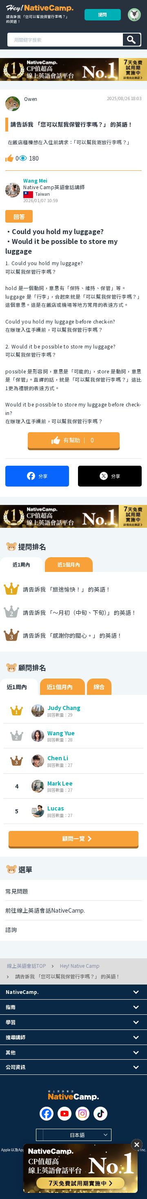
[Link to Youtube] (64, 1114)
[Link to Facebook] (46, 1114)
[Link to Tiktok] (100, 1114)
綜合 (99, 687)
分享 (42, 476)
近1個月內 (69, 564)
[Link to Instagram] (82, 1114)
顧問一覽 (73, 838)
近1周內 (21, 564)
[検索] (131, 39)
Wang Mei (35, 180)
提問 (102, 14)
